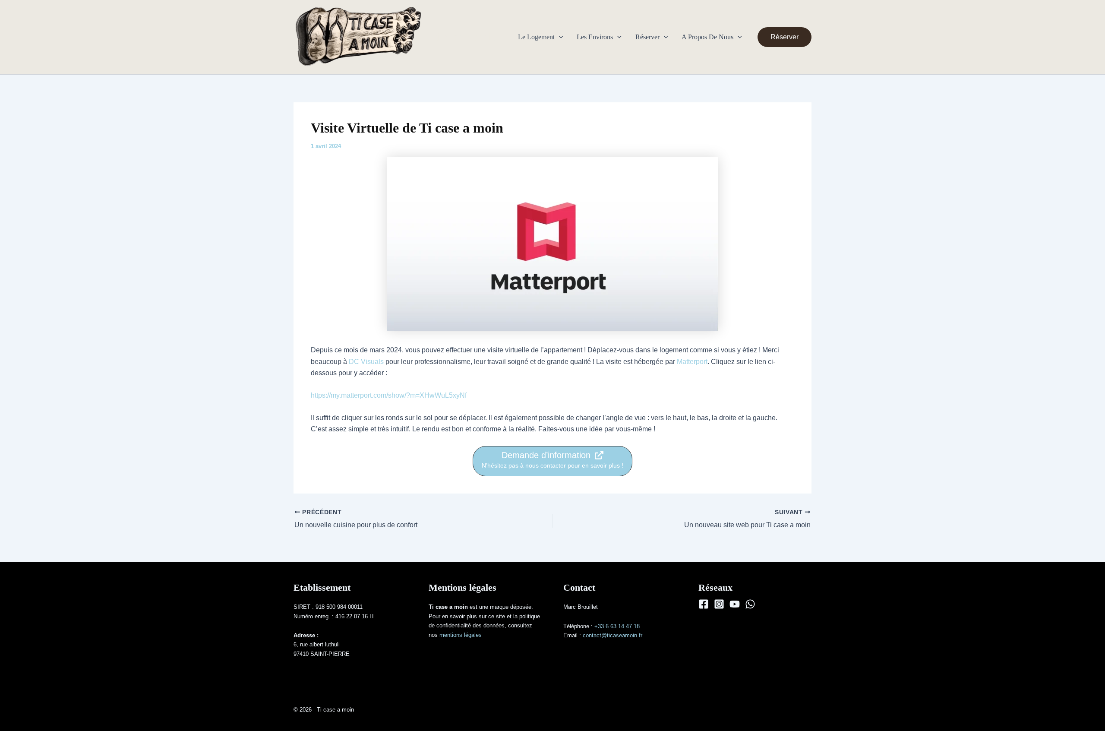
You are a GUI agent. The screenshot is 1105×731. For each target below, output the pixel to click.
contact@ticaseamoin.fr (612, 635)
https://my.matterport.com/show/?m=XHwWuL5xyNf (389, 395)
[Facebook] (703, 604)
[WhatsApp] (750, 604)
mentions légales (460, 635)
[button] (559, 37)
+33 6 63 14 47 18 (617, 626)
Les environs (595, 37)
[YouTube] (734, 604)
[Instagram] (719, 604)
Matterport (692, 361)
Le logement (536, 37)
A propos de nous (707, 37)
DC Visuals (366, 361)
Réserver (647, 37)
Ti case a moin (463, 37)
